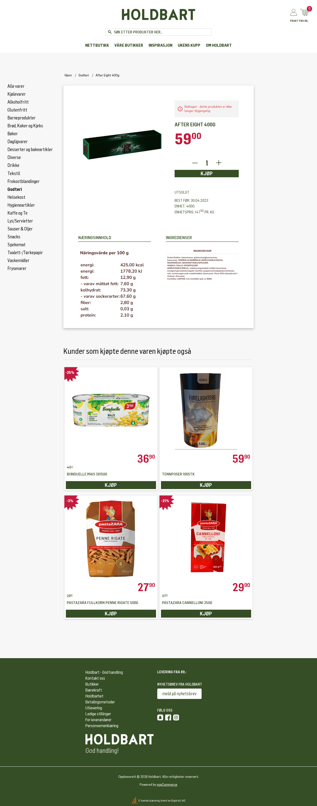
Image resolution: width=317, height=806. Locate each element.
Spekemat (16, 244)
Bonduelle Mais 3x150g (87, 474)
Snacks (13, 237)
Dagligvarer (17, 141)
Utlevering (93, 708)
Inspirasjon (160, 45)
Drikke (13, 165)
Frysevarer (16, 268)
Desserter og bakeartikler (30, 149)
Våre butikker (128, 45)
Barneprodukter (21, 118)
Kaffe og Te (17, 213)
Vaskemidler (18, 260)
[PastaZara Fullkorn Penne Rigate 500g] (111, 538)
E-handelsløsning (149, 800)
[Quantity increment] (218, 163)
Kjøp (207, 174)
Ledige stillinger (98, 714)
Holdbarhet (94, 696)
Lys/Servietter (20, 221)
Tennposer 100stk (178, 474)
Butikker (92, 684)
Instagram (176, 717)
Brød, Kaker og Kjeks (25, 126)
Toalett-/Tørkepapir (25, 252)
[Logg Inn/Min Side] (293, 12)
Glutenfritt (17, 110)
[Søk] (109, 32)
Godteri (14, 189)
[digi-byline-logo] (135, 800)
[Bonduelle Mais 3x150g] (111, 410)
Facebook (168, 717)
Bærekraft (93, 690)
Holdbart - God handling (104, 672)
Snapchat (160, 717)
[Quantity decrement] (195, 163)
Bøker (12, 133)
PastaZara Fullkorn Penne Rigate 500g (102, 603)
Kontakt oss (95, 678)
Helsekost (16, 197)
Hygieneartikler (21, 205)
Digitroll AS (178, 800)
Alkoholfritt (18, 102)
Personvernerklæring (101, 725)
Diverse (14, 157)
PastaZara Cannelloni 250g (187, 603)
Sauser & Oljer (20, 229)
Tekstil (13, 173)
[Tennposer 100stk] (206, 410)
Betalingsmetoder (100, 702)
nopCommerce (167, 785)
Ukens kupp (189, 45)
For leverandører (98, 719)
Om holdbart (219, 45)
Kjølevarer (16, 94)
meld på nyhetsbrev (179, 693)
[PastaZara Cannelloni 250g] (206, 538)
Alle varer (16, 86)
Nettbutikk (97, 45)
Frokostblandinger (23, 181)
